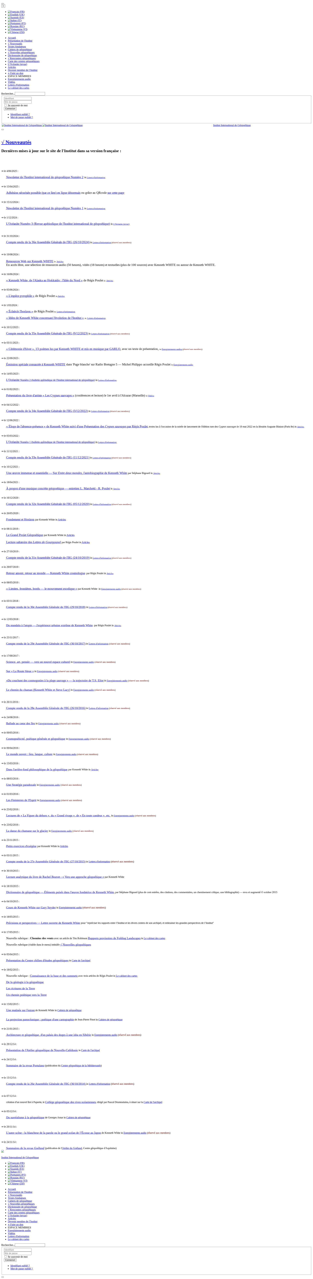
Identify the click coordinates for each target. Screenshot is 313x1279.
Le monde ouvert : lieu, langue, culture (29, 754)
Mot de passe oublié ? (21, 117)
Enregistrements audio (19, 79)
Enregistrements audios (172, 349)
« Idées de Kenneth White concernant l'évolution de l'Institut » (45, 318)
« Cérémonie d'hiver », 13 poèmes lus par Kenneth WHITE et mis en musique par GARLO (63, 349)
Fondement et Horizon (20, 519)
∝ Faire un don (15, 73)
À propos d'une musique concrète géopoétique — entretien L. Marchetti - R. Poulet (58, 488)
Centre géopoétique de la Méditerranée (81, 1065)
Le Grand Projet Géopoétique (24, 535)
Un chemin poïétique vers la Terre (26, 994)
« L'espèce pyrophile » (20, 296)
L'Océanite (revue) (17, 64)
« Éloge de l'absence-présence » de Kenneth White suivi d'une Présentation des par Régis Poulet (77, 426)
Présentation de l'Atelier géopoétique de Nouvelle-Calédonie (42, 1050)
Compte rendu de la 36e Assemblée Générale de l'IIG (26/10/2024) (47, 242)
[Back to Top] (2, 1277)
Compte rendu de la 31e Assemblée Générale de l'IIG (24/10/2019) (47, 557)
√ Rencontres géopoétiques (22, 58)
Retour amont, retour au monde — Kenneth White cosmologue (45, 573)
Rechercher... (8, 93)
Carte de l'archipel (81, 960)
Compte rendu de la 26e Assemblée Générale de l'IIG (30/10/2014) (46, 1083)
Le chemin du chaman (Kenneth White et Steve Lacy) (38, 689)
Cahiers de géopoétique (20, 49)
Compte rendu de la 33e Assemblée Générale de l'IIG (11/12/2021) (47, 457)
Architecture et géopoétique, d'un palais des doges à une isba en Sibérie (48, 1034)
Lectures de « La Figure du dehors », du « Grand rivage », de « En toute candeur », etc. (58, 815)
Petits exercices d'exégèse (21, 846)
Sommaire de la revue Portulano (25, 1065)
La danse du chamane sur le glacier (27, 830)
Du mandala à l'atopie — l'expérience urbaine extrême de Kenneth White (49, 625)
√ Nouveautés (15, 43)
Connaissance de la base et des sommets (54, 975)
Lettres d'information (18, 85)
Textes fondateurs (17, 46)
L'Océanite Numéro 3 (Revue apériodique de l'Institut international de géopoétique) (58, 223)
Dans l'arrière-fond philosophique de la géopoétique (36, 769)
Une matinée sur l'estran (20, 1010)
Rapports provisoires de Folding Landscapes (114, 938)
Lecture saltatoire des (33, 542)
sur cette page (115, 192)
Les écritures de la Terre (20, 988)
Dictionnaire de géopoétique (22, 55)
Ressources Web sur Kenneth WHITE (29, 261)
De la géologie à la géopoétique (25, 982)
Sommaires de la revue (25, 1148)
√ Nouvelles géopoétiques (21, 52)
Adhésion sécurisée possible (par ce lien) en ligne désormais (43, 192)
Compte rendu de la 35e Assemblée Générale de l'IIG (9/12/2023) (47, 333)
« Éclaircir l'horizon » (19, 311)
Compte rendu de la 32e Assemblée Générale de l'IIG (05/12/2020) (47, 504)
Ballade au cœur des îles (20, 723)
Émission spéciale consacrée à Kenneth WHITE (35, 364)
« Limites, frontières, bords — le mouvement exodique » (41, 588)
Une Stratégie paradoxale (21, 784)
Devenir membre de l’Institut (22, 70)
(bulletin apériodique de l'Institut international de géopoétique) (50, 380)
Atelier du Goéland (72, 1148)
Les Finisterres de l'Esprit (21, 800)
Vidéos (11, 82)
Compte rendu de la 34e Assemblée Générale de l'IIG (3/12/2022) (47, 411)
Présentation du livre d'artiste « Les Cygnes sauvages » (40, 395)
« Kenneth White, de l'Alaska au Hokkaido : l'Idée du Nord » (44, 280)
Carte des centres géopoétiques (23, 61)
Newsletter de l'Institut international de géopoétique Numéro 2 (44, 177)
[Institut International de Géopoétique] (42, 125)
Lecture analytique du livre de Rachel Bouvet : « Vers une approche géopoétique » (55, 876)
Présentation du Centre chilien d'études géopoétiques (37, 960)
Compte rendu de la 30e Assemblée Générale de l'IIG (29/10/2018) (45, 607)
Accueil (12, 37)
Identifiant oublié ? (20, 114)
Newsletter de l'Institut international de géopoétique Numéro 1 (44, 208)
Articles (12, 67)
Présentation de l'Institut (20, 40)
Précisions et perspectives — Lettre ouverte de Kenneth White (43, 922)
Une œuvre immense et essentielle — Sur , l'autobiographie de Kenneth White (66, 473)
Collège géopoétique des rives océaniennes (70, 1102)
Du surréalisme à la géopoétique (25, 1117)
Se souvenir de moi (17, 105)
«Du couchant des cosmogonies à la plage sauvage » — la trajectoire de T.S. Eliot (55, 680)
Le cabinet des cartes (18, 88)
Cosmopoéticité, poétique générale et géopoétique (35, 738)
